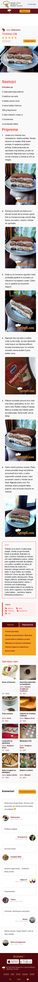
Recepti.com (3, 968)
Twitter (12, 974)
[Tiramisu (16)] (20, 184)
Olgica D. (23, 880)
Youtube (18, 974)
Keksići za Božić (28, 766)
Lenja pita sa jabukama (10, 737)
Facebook (6, 974)
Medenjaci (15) (28, 737)
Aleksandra (15, 30)
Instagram (25, 974)
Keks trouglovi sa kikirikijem (10, 766)
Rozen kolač (10, 651)
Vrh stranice (18, 956)
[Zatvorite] (1, 4)
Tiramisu (11, 611)
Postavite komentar (27, 792)
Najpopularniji (27, 625)
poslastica (23, 611)
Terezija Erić (22, 837)
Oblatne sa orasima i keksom (28, 709)
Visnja (25, 919)
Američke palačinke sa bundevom (28, 680)
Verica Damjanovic (18, 942)
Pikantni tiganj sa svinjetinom (16, 647)
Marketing (9, 969)
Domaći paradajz (12, 631)
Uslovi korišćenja (29, 967)
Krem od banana (10, 680)
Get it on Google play (26, 961)
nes (9, 613)
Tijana (13, 899)
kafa (20, 608)
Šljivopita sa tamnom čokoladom (18, 643)
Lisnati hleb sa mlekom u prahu (17, 639)
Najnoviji (10, 625)
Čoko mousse (10, 709)
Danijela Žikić (16, 857)
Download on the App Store (13, 961)
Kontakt (16, 969)
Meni (19, 979)
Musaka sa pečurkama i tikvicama (18, 635)
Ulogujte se (25, 11)
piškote (10, 608)
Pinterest (32, 974)
